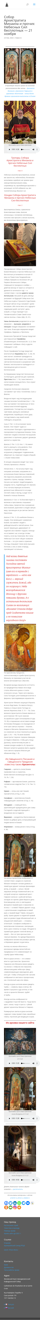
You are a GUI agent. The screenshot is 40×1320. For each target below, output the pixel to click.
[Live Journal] (32, 1203)
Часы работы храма (11, 1270)
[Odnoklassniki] (6, 1207)
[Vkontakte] (28, 1203)
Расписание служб (11, 1225)
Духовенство (9, 1267)
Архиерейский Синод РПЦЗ (14, 1245)
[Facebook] (6, 1203)
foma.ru (20, 1198)
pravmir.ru (13, 1198)
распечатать (18, 1189)
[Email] (10, 1207)
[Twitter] (10, 1203)
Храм (6, 1265)
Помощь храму (9, 1231)
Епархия (7, 1243)
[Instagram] (15, 1207)
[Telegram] (23, 1203)
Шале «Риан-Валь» (11, 1250)
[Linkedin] (15, 1203)
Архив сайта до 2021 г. (12, 1233)
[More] (19, 1207)
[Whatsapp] (19, 1203)
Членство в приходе (11, 1228)
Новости (18, 38)
